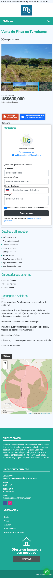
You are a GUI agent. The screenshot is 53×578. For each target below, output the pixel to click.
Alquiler (7, 525)
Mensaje (8, 194)
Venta (6, 521)
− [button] (5, 367)
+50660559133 (28, 152)
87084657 (7, 485)
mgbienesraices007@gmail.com (28, 155)
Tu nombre (9, 168)
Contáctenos (10, 528)
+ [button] (5, 362)
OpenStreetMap (45, 413)
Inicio (6, 517)
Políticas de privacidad (14, 532)
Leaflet (30, 413)
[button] (49, 46)
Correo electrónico (11, 177)
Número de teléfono (12, 186)
